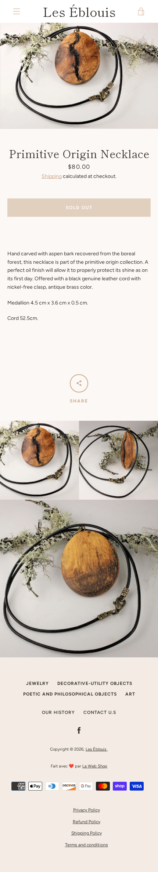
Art (130, 694)
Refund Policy (86, 821)
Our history (58, 712)
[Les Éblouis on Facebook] (79, 730)
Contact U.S (99, 712)
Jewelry (37, 683)
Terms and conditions (86, 844)
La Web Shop (94, 766)
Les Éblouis (79, 11)
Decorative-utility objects (94, 683)
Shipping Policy (86, 833)
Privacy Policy (86, 810)
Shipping (52, 176)
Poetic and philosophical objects (70, 694)
